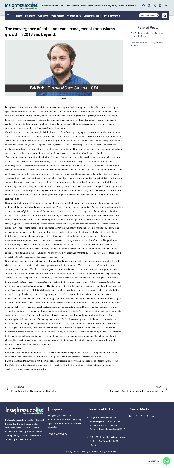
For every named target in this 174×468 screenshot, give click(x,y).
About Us (43, 15)
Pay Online (65, 5)
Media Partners (112, 15)
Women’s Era (74, 15)
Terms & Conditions (127, 5)
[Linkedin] (160, 5)
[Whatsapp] (166, 461)
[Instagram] (149, 5)
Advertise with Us (50, 5)
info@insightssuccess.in (59, 415)
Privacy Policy (110, 5)
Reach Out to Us (95, 5)
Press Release (57, 15)
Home (19, 15)
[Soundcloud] (165, 5)
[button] (164, 15)
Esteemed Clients (92, 15)
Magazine (30, 15)
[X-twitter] (154, 5)
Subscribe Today (78, 5)
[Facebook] (143, 5)
